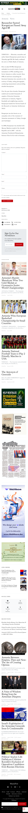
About (3, 792)
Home (3, 13)
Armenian (4, 688)
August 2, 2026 (4, 574)
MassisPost (4, 216)
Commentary (9, 653)
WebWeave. (14, 800)
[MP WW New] (13, 511)
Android (24, 792)
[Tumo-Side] (13, 552)
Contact (12, 792)
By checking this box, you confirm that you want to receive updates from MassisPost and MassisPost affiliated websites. (13, 250)
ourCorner (19, 720)
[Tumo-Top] (14, 3)
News (12, 19)
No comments (5, 31)
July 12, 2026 (4, 588)
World (3, 753)
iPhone (18, 792)
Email (3, 181)
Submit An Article (14, 796)
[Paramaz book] (14, 424)
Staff (8, 792)
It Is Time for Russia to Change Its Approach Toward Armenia (9, 586)
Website (3, 188)
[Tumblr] (20, 787)
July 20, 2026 (4, 582)
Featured (15, 653)
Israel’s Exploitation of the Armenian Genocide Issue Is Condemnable (9, 572)
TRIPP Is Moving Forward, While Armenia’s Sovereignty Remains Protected (9, 579)
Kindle (8, 794)
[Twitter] (11, 787)
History (19, 653)
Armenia (8, 13)
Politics (22, 751)
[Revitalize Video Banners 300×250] (13, 398)
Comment (4, 152)
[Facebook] (8, 787)
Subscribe (19, 244)
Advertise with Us (17, 794)
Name (3, 174)
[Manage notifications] (24, 809)
